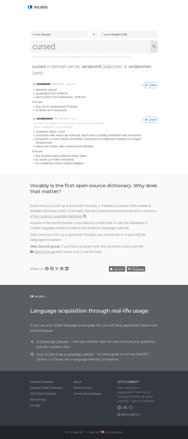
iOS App (35, 405)
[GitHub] (131, 407)
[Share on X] (57, 268)
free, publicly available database (57, 216)
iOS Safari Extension (43, 393)
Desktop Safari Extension (46, 388)
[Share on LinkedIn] (66, 268)
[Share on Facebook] (47, 268)
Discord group (44, 252)
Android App (38, 399)
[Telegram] (119, 407)
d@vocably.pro (131, 414)
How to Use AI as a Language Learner (65, 354)
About (77, 382)
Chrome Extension (42, 382)
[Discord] (125, 407)
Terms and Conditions (88, 393)
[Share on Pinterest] (62, 268)
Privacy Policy (83, 388)
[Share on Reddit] (52, 268)
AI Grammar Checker (53, 342)
